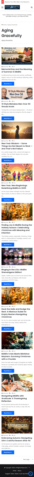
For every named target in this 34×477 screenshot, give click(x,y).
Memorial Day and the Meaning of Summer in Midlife (17, 70)
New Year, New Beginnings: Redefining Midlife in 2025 (14, 186)
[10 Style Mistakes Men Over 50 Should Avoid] (17, 93)
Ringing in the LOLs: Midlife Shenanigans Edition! (14, 271)
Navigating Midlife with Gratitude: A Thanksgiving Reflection (14, 398)
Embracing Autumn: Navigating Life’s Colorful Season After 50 (17, 439)
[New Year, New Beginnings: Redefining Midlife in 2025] (17, 172)
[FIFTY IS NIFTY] (12, 7)
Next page (26, 459)
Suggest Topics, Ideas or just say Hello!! (17, 473)
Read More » (8, 83)
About (19, 470)
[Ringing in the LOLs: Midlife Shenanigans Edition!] (17, 256)
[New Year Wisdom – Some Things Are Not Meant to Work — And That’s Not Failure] (17, 130)
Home (5, 24)
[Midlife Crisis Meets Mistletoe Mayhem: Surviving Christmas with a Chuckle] (17, 340)
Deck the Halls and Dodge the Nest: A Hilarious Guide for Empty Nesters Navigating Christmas (16, 313)
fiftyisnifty (5, 66)
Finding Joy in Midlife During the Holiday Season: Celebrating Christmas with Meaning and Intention (17, 229)
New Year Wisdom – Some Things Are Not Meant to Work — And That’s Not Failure (17, 146)
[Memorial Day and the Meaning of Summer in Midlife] (17, 56)
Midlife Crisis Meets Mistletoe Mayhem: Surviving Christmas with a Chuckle (16, 356)
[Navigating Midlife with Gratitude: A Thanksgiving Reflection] (17, 382)
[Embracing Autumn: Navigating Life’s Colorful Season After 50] (17, 424)
